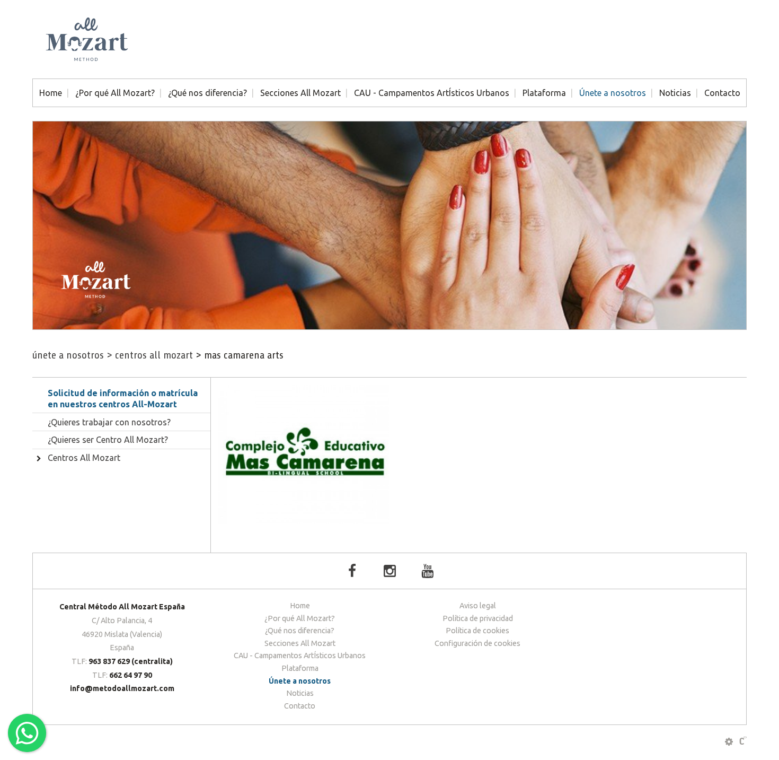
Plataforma (544, 93)
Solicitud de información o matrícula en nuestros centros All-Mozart (123, 398)
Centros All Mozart (150, 355)
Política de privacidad (477, 618)
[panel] (729, 742)
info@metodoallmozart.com (122, 688)
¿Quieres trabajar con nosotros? (109, 422)
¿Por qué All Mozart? (115, 93)
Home (50, 93)
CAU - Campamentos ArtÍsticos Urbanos (431, 93)
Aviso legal (477, 605)
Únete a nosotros (612, 93)
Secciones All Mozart (300, 93)
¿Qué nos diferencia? (207, 93)
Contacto (722, 93)
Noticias (675, 93)
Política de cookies (477, 630)
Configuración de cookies (477, 643)
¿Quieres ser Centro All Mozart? (108, 439)
